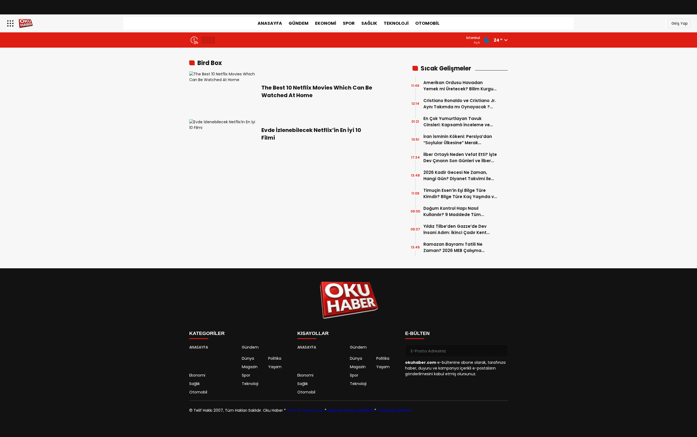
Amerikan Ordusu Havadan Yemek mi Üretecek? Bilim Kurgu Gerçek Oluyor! (458, 86)
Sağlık (369, 23)
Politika (274, 358)
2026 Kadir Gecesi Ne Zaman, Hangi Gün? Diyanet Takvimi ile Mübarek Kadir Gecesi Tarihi (457, 176)
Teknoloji (396, 23)
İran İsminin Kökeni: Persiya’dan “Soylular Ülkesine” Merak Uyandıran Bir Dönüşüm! (457, 140)
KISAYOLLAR (313, 333)
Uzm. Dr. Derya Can (305, 410)
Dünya (248, 358)
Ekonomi (325, 23)
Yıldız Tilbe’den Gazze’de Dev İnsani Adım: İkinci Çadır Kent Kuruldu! (455, 229)
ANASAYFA (270, 23)
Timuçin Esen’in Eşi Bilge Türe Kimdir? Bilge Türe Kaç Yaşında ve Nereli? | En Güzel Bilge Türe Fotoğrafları (460, 193)
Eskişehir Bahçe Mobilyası (351, 410)
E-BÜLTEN (417, 333)
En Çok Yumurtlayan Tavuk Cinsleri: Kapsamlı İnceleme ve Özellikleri (456, 122)
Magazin (250, 367)
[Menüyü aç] (11, 23)
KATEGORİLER (207, 333)
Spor (349, 23)
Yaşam (275, 367)
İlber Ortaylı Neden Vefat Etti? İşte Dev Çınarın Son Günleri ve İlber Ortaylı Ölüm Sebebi (460, 158)
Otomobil (427, 23)
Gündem (298, 23)
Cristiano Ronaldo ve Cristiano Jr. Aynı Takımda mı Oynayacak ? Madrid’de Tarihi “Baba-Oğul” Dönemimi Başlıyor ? (459, 104)
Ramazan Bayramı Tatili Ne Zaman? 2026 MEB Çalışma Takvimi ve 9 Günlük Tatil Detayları (452, 247)
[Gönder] (501, 350)
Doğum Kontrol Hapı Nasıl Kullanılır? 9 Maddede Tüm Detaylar (452, 211)
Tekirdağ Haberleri (394, 410)
